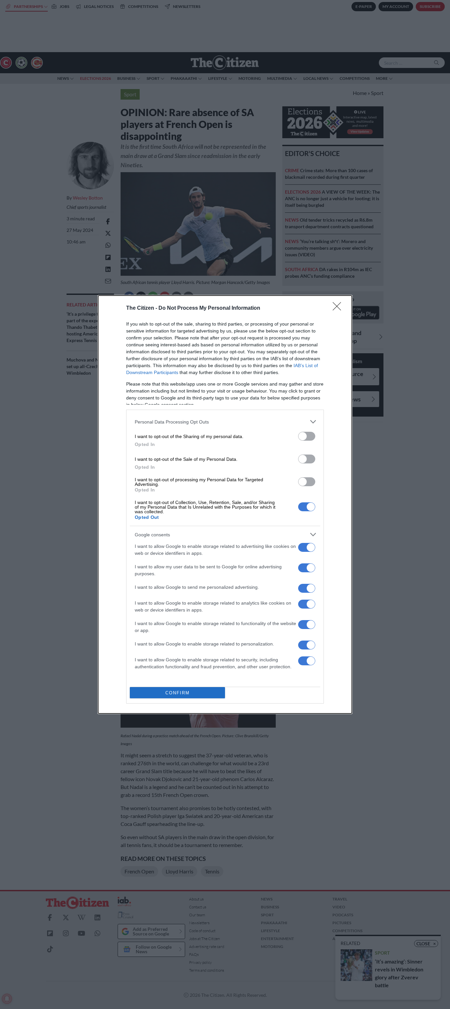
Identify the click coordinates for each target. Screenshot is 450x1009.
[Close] (339, 308)
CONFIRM (177, 692)
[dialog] (225, 504)
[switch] (306, 436)
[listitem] (225, 421)
